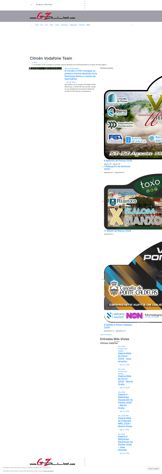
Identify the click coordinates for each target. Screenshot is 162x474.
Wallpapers (74, 25)
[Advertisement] (81, 42)
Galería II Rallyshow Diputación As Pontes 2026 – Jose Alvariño (125, 443)
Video (57, 25)
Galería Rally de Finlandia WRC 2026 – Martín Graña (125, 422)
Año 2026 (121, 346)
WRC (127, 416)
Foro (46, 25)
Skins (51, 25)
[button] (30, 26)
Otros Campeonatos (72, 68)
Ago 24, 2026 (124, 388)
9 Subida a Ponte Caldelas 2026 (118, 326)
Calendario (64, 25)
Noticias (82, 25)
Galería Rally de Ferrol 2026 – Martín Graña (125, 380)
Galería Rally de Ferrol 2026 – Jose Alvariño (124, 357)
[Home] (33, 25)
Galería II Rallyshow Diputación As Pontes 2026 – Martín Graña (125, 401)
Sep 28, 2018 (71, 82)
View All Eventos (106, 335)
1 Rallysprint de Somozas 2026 (117, 167)
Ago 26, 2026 (124, 365)
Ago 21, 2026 (124, 411)
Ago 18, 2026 (124, 453)
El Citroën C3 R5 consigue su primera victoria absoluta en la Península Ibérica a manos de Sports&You (81, 74)
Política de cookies (48, 471)
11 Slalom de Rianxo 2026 (117, 230)
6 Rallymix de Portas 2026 (118, 160)
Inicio (37, 25)
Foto (42, 25)
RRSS (88, 25)
